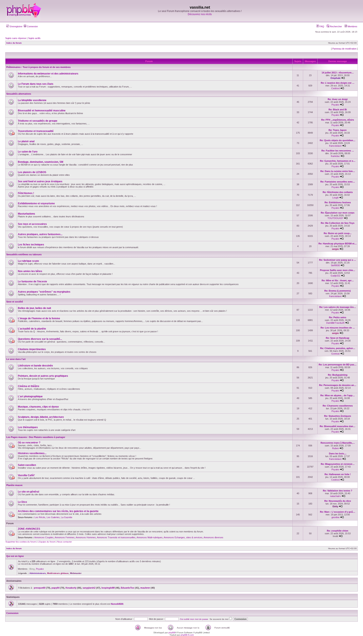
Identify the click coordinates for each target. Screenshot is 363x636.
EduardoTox (127, 587)
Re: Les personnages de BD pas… (337, 364)
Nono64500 (117, 604)
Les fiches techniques (31, 244)
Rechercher (335, 26)
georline (335, 517)
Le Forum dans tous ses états (35, 83)
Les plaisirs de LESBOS (32, 172)
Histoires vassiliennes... (32, 453)
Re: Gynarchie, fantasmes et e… (337, 161)
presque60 (39, 587)
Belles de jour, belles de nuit (34, 308)
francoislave (335, 146)
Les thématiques (28, 427)
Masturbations (26, 213)
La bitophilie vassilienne (32, 100)
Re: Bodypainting (337, 375)
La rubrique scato (28, 260)
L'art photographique (30, 396)
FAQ (321, 26)
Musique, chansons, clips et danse (38, 406)
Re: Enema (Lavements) (337, 290)
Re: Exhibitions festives (338, 202)
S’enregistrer (15, 26)
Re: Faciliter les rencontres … (337, 150)
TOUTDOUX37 (335, 218)
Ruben (335, 448)
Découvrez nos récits (200, 14)
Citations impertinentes (32, 349)
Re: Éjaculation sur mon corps (337, 212)
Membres (352, 26)
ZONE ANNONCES (29, 528)
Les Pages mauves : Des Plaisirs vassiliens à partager (35, 437)
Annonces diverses (213, 537)
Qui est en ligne (15, 556)
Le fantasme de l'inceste (32, 281)
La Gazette (66, 517)
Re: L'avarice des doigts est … (337, 83)
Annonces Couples (44, 537)
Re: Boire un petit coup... (337, 233)
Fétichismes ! (26, 193)
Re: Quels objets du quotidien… (337, 140)
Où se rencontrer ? (29, 442)
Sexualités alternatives (18, 94)
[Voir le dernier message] (343, 78)
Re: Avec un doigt (338, 99)
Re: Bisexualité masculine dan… (337, 426)
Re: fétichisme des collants (338, 192)
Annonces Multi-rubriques (150, 537)
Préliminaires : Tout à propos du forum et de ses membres (38, 67)
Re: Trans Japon (338, 130)
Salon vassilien (27, 465)
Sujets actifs (34, 38)
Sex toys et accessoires (32, 224)
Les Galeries (53, 517)
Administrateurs (37, 573)
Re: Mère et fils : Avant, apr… (338, 280)
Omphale (335, 78)
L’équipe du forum (46, 542)
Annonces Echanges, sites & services (183, 537)
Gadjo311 (335, 275)
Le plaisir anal (26, 141)
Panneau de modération (344, 48)
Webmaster (76, 573)
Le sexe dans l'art (16, 359)
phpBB (171, 632)
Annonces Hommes (86, 537)
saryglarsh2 (89, 587)
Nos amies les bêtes (30, 271)
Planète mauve (14, 485)
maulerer (145, 587)
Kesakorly (71, 587)
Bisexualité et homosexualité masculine (42, 110)
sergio (335, 249)
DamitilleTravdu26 (335, 323)
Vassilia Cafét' (26, 475)
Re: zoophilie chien (337, 530)
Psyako (335, 104)
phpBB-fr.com (187, 635)
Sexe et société (14, 301)
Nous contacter (64, 542)
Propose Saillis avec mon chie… (337, 270)
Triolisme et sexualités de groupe (37, 120)
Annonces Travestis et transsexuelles (116, 537)
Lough (335, 197)
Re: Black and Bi (338, 109)
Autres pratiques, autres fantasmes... (40, 234)
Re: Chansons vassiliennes (338, 405)
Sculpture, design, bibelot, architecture (41, 417)
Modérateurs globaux (58, 573)
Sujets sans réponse (15, 38)
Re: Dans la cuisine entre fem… (337, 171)
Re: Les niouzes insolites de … (338, 327)
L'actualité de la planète (32, 328)
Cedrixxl (335, 88)
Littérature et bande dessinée (35, 365)
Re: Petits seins (337, 317)
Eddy (335, 506)
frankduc (335, 156)
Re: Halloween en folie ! (338, 474)
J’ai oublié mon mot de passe (194, 619)
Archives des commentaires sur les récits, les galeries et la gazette (58, 511)
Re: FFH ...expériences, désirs (337, 120)
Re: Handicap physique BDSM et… (337, 243)
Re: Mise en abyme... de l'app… (337, 395)
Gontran (335, 353)
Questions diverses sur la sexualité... (40, 339)
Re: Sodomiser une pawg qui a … (337, 260)
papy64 (55, 587)
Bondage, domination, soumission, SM (40, 161)
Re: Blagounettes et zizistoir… (338, 464)
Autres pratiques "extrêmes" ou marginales (44, 291)
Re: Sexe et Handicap (337, 338)
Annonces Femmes (65, 537)
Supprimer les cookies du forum (20, 542)
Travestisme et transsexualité (36, 131)
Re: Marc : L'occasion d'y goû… (337, 512)
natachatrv (335, 496)
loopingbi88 (108, 587)
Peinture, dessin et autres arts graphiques (43, 375)
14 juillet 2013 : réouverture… (338, 72)
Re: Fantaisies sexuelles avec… (337, 181)
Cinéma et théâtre (28, 386)
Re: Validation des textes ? (337, 490)
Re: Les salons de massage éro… (337, 307)
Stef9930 (335, 265)
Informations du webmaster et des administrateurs (48, 73)
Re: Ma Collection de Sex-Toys (337, 223)
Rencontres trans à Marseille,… (338, 443)
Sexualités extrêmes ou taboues (24, 254)
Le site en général (28, 491)
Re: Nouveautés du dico (337, 501)
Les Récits (39, 517)
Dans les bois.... (337, 453)
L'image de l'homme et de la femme (39, 318)
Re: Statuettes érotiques (337, 416)
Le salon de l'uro (27, 151)
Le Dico (22, 501)
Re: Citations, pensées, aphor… (337, 348)
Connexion (32, 26)
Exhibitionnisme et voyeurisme (36, 203)
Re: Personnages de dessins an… (337, 385)
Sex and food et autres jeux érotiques (40, 181)
